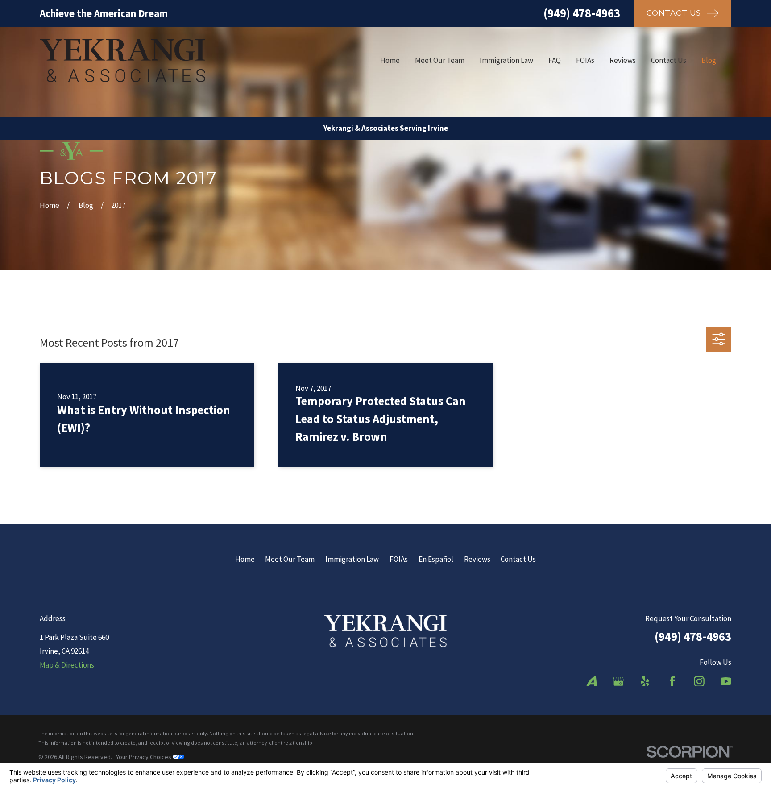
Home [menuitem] (390, 60)
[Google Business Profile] (618, 681)
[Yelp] (645, 681)
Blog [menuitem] (708, 60)
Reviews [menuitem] (622, 60)
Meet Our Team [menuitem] (439, 60)
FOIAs (399, 559)
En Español (436, 559)
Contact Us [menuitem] (668, 60)
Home (245, 559)
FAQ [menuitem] (554, 60)
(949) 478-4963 (581, 13)
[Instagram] (699, 681)
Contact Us (518, 559)
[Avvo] (591, 681)
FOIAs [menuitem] (585, 60)
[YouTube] (726, 681)
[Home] (122, 60)
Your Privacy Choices (144, 757)
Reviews (477, 559)
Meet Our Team (290, 559)
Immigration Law (352, 559)
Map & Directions (67, 665)
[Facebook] (672, 681)
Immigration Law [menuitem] (506, 60)
